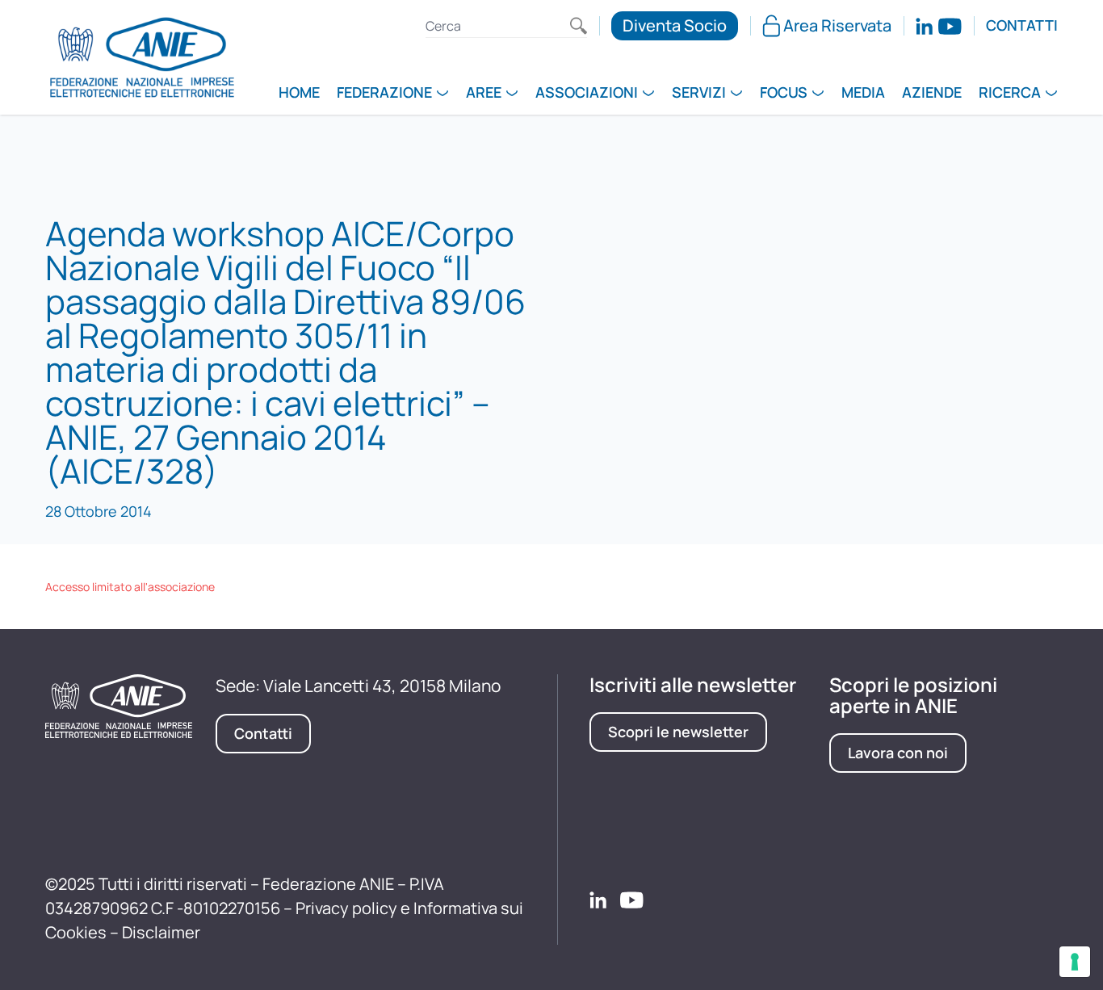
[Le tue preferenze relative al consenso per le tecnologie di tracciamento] (1074, 961)
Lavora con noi (898, 752)
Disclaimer (161, 932)
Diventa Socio (675, 25)
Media (863, 94)
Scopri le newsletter (678, 731)
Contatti (1022, 26)
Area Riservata (837, 25)
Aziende (932, 94)
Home (299, 94)
